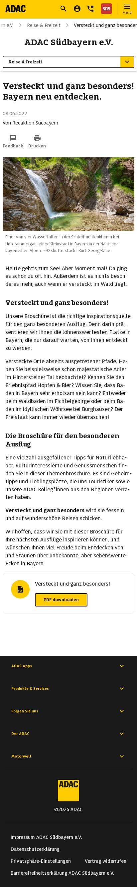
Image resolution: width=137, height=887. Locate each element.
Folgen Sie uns (24, 711)
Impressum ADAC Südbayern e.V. (46, 837)
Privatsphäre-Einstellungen (41, 861)
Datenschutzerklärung (35, 849)
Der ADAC (20, 733)
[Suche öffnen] (63, 8)
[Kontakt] (90, 9)
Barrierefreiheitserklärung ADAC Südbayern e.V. (62, 873)
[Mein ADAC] (77, 9)
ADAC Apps (21, 666)
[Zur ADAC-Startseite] (15, 8)
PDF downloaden (61, 600)
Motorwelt (21, 756)
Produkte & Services (30, 688)
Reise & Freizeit (44, 25)
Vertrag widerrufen (105, 861)
